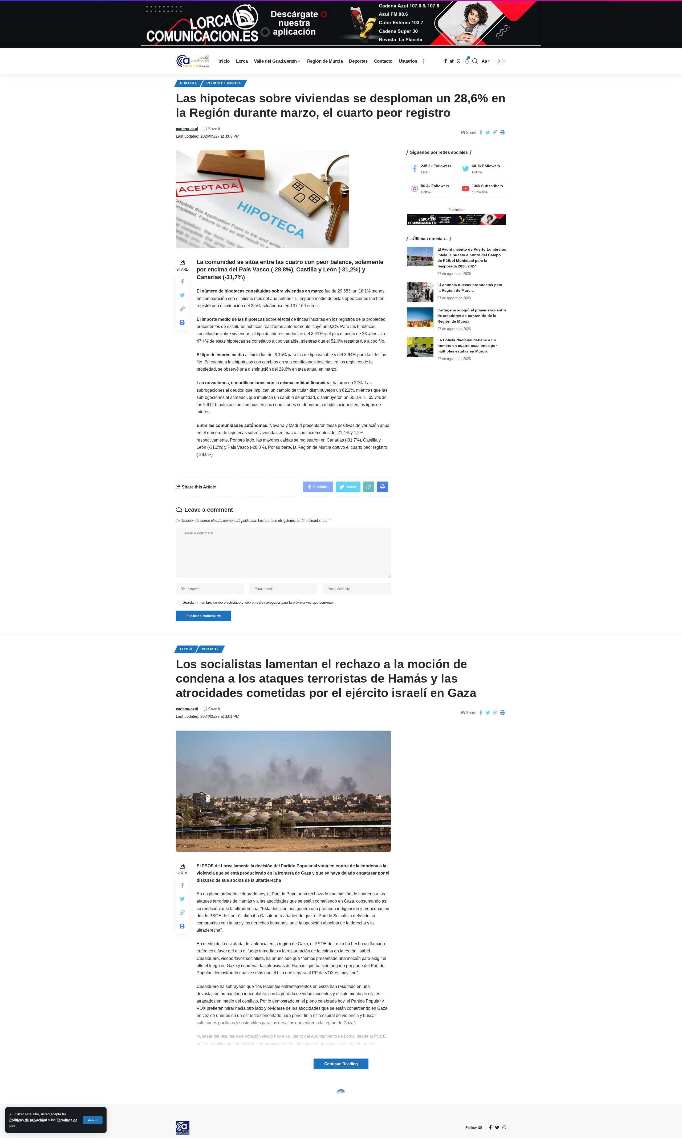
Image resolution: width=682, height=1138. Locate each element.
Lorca (186, 649)
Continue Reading (341, 1064)
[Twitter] (482, 169)
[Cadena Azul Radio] (193, 61)
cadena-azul (187, 128)
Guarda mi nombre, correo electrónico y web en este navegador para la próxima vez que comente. (258, 602)
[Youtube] (482, 189)
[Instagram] (431, 189)
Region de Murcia (223, 83)
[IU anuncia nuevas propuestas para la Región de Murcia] (420, 292)
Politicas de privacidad (28, 1120)
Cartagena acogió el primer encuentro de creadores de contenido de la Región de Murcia (471, 315)
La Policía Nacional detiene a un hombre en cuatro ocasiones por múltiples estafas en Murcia (467, 345)
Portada (188, 83)
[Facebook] (431, 169)
